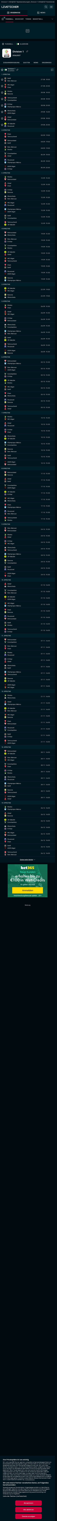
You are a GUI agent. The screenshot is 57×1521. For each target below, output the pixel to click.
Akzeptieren (28, 1503)
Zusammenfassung (11, 63)
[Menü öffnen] (51, 7)
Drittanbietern (30, 1479)
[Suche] (46, 7)
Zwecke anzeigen (28, 1516)
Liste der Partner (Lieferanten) (15, 1496)
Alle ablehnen (28, 1510)
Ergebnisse (46, 63)
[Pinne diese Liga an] (27, 51)
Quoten (26, 63)
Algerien (24, 44)
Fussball (9, 44)
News (36, 63)
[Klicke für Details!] (27, 79)
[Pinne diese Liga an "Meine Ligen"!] (17, 70)
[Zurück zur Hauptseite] (13, 7)
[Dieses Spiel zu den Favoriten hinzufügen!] (2, 79)
